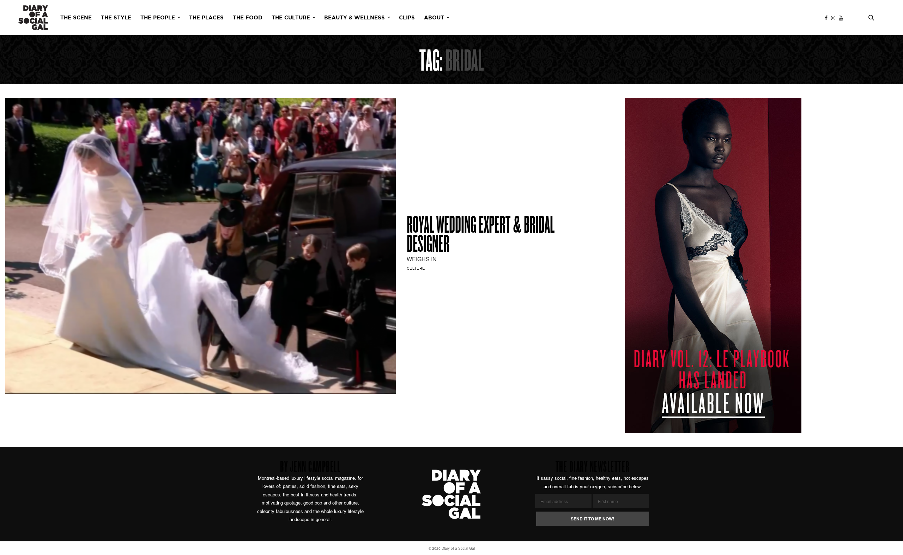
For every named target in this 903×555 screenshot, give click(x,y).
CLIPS (407, 18)
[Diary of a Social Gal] (33, 17)
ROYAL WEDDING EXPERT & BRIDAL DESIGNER (480, 236)
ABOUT (434, 18)
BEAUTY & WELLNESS (354, 18)
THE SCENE (76, 18)
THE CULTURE (291, 18)
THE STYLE (116, 18)
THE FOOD (247, 18)
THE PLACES (206, 18)
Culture (416, 268)
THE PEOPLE (157, 18)
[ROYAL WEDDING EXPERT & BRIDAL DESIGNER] (200, 246)
